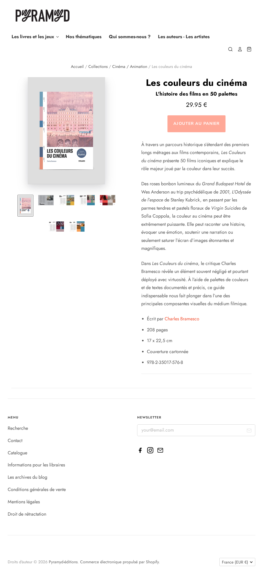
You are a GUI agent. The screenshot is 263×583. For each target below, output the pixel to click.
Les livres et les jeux (33, 36)
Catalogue (17, 452)
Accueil (77, 66)
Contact (15, 440)
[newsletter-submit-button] (249, 432)
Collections (98, 66)
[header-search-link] (228, 49)
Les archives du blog (27, 477)
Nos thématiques (83, 36)
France (235, 562)
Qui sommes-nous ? (130, 36)
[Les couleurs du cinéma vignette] (25, 205)
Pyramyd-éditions (63, 562)
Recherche (18, 428)
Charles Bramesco (182, 318)
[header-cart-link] (247, 49)
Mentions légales (24, 501)
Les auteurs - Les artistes (184, 36)
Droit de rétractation (27, 514)
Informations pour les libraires (36, 465)
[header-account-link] (237, 49)
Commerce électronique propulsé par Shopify (119, 562)
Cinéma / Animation (129, 66)
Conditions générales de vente (37, 489)
